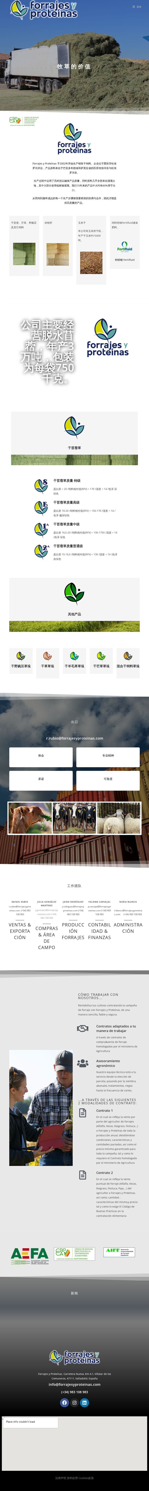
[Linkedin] (84, 1402)
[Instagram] (74, 1402)
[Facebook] (64, 1402)
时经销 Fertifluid (125, 259)
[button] (74, 1478)
